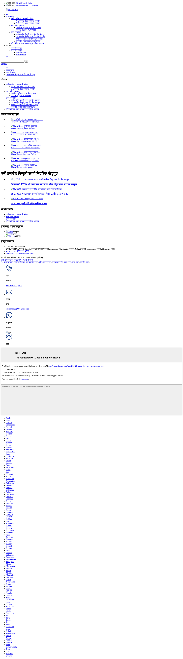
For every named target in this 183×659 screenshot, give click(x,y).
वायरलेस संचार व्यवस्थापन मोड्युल (28, 41)
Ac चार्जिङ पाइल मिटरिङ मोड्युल (13, 262)
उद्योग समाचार (21, 54)
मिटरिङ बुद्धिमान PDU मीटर (26, 30)
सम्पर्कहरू (9, 57)
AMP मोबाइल (28, 260)
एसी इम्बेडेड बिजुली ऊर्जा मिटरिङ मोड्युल (30, 34)
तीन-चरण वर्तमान (45, 262)
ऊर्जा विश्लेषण (16, 32)
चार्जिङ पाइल (84, 262)
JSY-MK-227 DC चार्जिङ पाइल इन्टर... (25, 148)
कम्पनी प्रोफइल (16, 48)
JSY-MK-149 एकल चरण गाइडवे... (23, 135)
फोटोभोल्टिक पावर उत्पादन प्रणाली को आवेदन (27, 43)
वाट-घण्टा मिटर (73, 262)
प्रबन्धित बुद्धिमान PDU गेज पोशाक (28, 28)
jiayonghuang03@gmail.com (26, 5)
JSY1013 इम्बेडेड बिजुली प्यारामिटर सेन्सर (29, 203)
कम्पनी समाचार (16, 50)
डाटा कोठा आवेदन (17, 25)
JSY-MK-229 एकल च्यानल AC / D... (25, 141)
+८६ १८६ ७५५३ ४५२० (23, 3)
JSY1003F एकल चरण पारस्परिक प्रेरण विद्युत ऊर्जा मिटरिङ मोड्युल (39, 194)
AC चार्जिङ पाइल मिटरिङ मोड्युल (28, 21)
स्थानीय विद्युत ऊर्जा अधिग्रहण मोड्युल (29, 39)
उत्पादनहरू (10, 16)
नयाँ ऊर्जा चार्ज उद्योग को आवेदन (22, 19)
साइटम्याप (17, 260)
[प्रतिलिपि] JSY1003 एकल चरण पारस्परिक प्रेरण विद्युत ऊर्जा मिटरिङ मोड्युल (44, 184)
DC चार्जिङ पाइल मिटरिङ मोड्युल (28, 23)
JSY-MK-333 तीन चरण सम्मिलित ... (24, 154)
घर (7, 14)
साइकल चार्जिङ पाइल (59, 262)
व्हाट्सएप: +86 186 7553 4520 (17, 251)
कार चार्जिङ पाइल (32, 262)
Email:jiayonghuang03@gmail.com (20, 253)
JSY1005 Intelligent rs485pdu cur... (25, 161)
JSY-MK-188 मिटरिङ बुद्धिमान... (23, 167)
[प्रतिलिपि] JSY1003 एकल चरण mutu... (26, 122)
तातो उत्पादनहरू (7, 260)
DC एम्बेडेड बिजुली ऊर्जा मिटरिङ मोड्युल (30, 37)
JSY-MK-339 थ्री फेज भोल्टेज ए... (23, 128)
